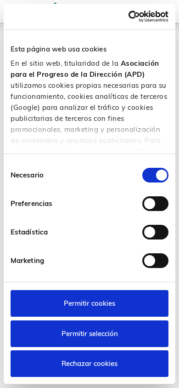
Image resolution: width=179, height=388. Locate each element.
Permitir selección (90, 333)
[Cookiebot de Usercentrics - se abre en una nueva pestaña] (128, 17)
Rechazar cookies (89, 363)
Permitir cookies (89, 303)
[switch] (155, 203)
